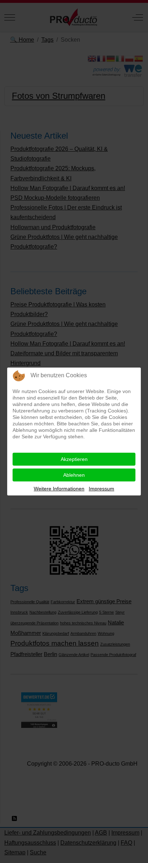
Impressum (101, 489)
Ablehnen (74, 475)
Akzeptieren (74, 459)
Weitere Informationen (59, 489)
